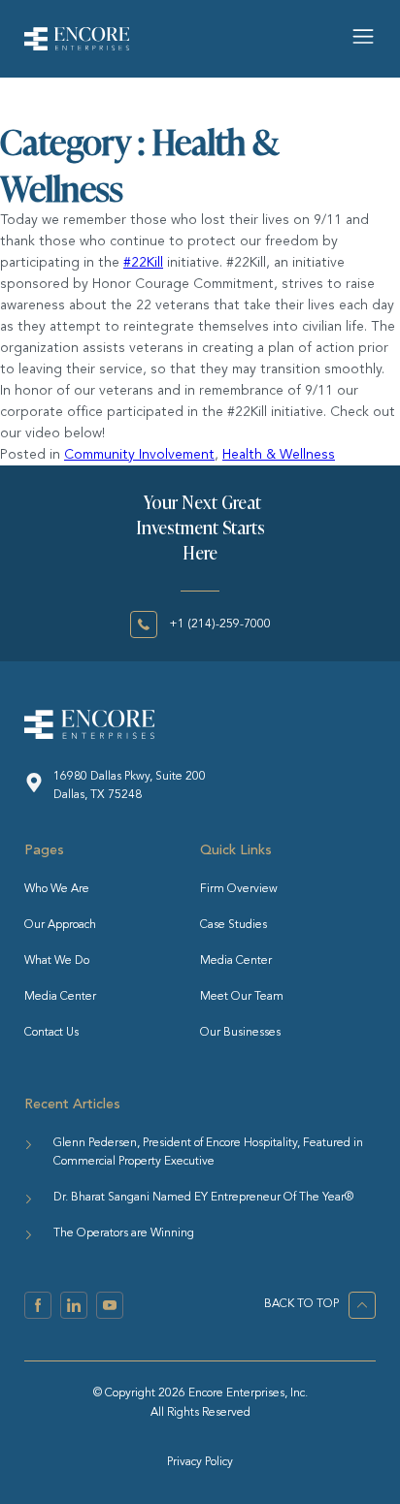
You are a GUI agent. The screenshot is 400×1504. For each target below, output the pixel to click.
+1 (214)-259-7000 (220, 624)
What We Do (56, 961)
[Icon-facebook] (37, 1305)
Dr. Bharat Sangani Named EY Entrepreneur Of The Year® (203, 1197)
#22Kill (143, 263)
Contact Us (51, 1033)
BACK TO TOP (301, 1304)
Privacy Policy (200, 1462)
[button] (363, 38)
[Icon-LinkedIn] (73, 1305)
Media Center (60, 997)
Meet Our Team (241, 997)
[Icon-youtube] (109, 1305)
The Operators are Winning (123, 1233)
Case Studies (233, 925)
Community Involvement (139, 455)
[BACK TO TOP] (362, 1305)
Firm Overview (239, 889)
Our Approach (60, 925)
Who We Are (56, 889)
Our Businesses (240, 1033)
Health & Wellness (278, 455)
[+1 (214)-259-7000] (143, 624)
